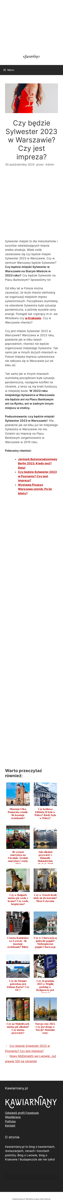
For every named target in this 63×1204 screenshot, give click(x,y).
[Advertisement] (31, 205)
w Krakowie (33, 318)
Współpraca (13, 1117)
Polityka (10, 1121)
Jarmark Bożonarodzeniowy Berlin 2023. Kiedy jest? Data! (37, 463)
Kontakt (10, 1125)
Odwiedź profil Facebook (22, 1113)
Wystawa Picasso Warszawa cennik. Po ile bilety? (35, 489)
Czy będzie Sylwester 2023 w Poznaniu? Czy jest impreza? (37, 476)
